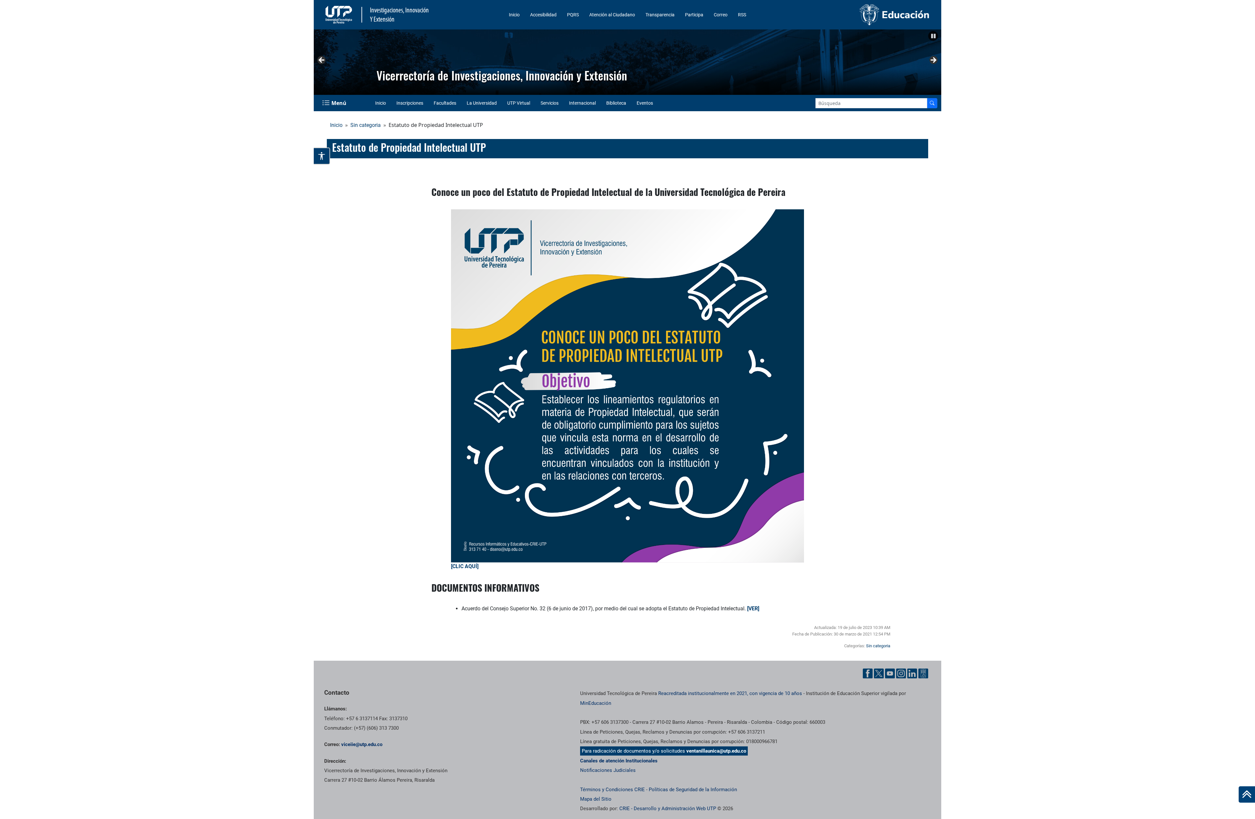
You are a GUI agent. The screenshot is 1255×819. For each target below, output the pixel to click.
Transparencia (660, 14)
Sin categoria (365, 125)
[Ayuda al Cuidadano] (923, 673)
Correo (721, 14)
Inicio (514, 14)
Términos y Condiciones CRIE (612, 790)
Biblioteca (616, 103)
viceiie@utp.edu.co (361, 744)
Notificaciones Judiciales (608, 770)
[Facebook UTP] (868, 673)
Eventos (645, 103)
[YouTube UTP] (890, 673)
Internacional (582, 103)
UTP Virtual (518, 103)
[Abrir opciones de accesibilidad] (322, 156)
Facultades (445, 103)
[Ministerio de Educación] (859, 14)
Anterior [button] (322, 60)
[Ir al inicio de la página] (1247, 794)
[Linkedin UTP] (912, 673)
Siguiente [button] (933, 60)
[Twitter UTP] (879, 673)
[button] (933, 36)
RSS (742, 14)
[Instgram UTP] (901, 673)
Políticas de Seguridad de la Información (693, 790)
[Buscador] (932, 103)
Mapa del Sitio (595, 799)
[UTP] (340, 15)
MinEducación (595, 703)
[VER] (753, 608)
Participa (694, 14)
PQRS (573, 14)
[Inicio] (1247, 794)
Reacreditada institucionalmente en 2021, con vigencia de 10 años (730, 693)
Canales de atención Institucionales (619, 761)
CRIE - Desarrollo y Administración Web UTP (667, 808)
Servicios (550, 103)
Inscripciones (409, 103)
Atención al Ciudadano (612, 14)
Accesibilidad (543, 14)
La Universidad (482, 103)
